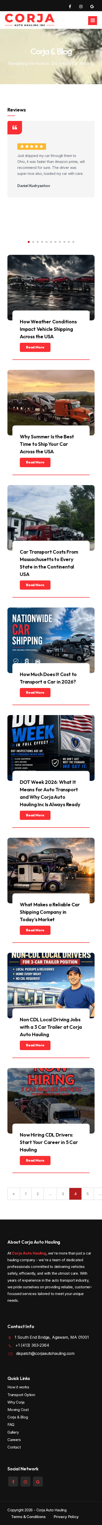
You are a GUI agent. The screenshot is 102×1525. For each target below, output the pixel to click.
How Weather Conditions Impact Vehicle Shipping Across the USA (48, 329)
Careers (14, 1439)
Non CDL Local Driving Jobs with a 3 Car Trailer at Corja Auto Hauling (51, 1026)
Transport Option (21, 1394)
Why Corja (16, 1402)
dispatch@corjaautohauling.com (45, 1353)
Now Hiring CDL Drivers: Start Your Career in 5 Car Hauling (49, 1142)
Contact (14, 1447)
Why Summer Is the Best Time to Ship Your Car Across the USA (47, 444)
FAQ (10, 1424)
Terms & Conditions (28, 1516)
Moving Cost (18, 1409)
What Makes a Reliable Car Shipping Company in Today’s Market (50, 911)
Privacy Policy (66, 1516)
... (50, 1194)
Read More (35, 347)
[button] (29, 242)
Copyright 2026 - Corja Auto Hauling (37, 1510)
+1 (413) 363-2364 (32, 1345)
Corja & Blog (17, 1417)
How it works (18, 1387)
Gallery (13, 1432)
